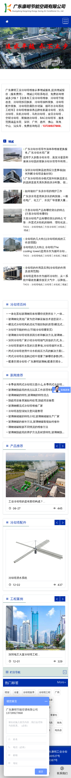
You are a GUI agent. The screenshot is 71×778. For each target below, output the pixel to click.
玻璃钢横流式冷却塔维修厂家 (25, 405)
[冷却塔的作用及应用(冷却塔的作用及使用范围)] (12, 272)
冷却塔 (48, 255)
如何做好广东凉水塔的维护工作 (43, 191)
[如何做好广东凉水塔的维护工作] (12, 196)
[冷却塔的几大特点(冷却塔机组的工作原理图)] (12, 244)
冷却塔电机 (37, 226)
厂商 (57, 692)
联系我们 (62, 773)
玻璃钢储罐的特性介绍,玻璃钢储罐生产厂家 (33, 416)
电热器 (58, 730)
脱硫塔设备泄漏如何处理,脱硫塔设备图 (31, 400)
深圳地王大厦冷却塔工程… (24, 654)
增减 (26, 230)
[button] (62, 446)
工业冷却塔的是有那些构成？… (27, 501)
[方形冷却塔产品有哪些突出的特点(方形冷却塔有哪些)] (12, 215)
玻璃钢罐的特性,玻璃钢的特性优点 (28, 395)
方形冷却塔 (50, 226)
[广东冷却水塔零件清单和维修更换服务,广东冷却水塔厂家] (12, 154)
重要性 (53, 715)
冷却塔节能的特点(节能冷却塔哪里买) (30, 329)
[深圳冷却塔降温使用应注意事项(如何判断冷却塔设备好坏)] (12, 175)
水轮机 (61, 226)
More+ (61, 682)
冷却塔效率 (28, 692)
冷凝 (16, 692)
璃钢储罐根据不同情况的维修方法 (28, 426)
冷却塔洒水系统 (18, 577)
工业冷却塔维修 (36, 9)
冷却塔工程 (44, 692)
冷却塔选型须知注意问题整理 (25, 411)
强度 (50, 699)
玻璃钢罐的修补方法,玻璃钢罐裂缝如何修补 (33, 421)
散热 (59, 722)
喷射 (7, 692)
